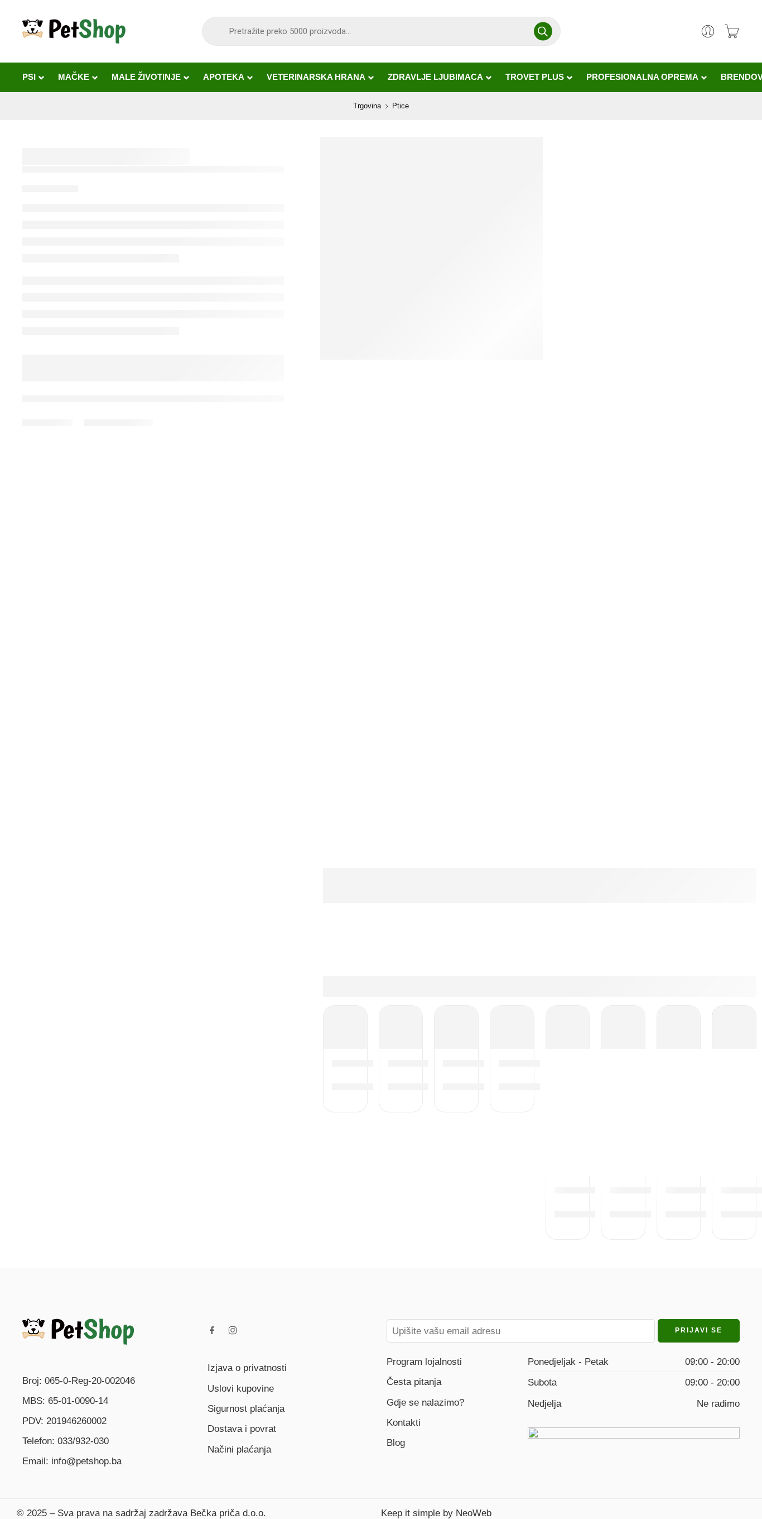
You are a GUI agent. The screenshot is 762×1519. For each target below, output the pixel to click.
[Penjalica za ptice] (512, 1027)
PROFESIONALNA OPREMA (642, 77)
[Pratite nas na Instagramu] (233, 1330)
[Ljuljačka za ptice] (568, 1027)
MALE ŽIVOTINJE (146, 77)
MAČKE (73, 77)
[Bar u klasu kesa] (734, 1027)
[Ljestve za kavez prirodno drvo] (401, 1027)
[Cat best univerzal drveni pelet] (679, 1027)
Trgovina (367, 106)
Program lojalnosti (424, 1361)
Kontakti (404, 1422)
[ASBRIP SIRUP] (456, 1027)
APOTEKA (223, 77)
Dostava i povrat (242, 1429)
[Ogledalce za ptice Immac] (623, 1027)
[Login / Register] (708, 31)
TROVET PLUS (534, 77)
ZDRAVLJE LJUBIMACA (435, 77)
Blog (396, 1442)
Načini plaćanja (239, 1449)
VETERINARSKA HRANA (316, 77)
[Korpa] (732, 31)
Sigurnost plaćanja (246, 1408)
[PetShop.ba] (78, 1331)
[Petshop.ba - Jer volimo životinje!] (74, 31)
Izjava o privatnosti (247, 1368)
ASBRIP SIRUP (481, 1062)
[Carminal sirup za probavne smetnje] (345, 1027)
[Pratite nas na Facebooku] (212, 1330)
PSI (29, 77)
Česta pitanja (414, 1382)
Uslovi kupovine (241, 1388)
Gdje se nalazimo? (425, 1402)
